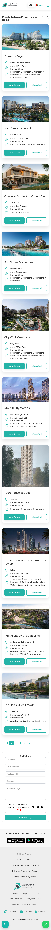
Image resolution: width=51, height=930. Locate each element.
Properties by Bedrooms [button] (24, 865)
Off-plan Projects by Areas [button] (24, 871)
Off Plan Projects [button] (24, 854)
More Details (14, 85)
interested (37, 85)
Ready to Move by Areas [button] (24, 876)
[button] (47, 5)
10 (29, 743)
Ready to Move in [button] (25, 859)
